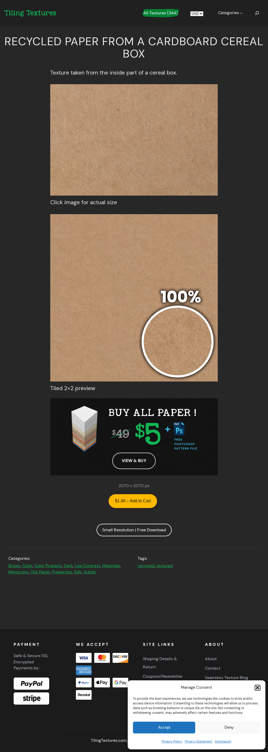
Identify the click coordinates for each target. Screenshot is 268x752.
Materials (111, 565)
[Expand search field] (257, 13)
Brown (14, 565)
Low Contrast (87, 565)
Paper (44, 572)
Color (27, 565)
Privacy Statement (198, 741)
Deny (229, 727)
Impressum (223, 741)
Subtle (89, 572)
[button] (257, 687)
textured (164, 565)
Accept (164, 727)
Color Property (48, 565)
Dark (68, 565)
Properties (62, 572)
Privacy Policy (172, 741)
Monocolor (18, 572)
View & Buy (134, 460)
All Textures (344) (160, 13)
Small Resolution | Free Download (134, 530)
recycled (146, 565)
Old (33, 572)
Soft (78, 572)
